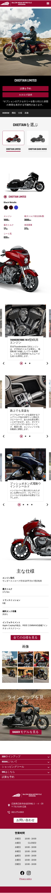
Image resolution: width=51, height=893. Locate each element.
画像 (27, 113)
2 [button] (25, 363)
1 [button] (21, 363)
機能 (14, 113)
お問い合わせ (25, 820)
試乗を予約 (25, 88)
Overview (5, 113)
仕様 (20, 113)
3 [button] (29, 363)
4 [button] (31, 504)
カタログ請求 (25, 95)
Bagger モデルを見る (25, 732)
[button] (4, 363)
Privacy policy (25, 879)
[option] (25, 333)
